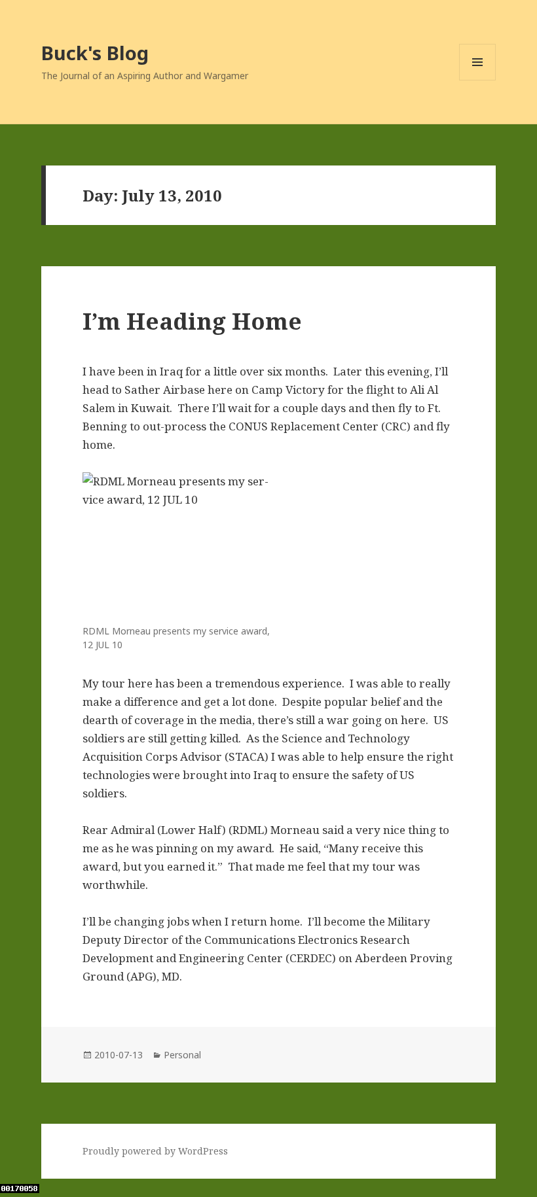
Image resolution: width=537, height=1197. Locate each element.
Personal (182, 1055)
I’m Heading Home (192, 320)
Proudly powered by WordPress (155, 1151)
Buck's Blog (95, 52)
